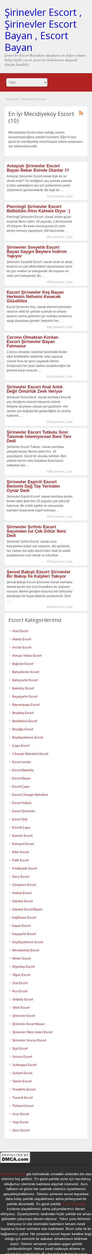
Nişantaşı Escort (23, 967)
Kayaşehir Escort (24, 934)
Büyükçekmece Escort (27, 737)
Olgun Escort (21, 975)
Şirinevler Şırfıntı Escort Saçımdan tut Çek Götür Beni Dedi (36, 531)
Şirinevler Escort (23, 1016)
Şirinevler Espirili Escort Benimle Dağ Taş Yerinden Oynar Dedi (33, 486)
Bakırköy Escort (23, 688)
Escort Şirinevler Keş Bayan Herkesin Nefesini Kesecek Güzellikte (35, 296)
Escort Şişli (20, 819)
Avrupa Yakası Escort (27, 655)
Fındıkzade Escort (24, 868)
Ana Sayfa (12, 99)
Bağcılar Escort (22, 664)
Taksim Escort (21, 1081)
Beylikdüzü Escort (24, 721)
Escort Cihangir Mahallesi (30, 795)
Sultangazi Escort (24, 1065)
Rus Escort (19, 991)
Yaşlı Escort (20, 1122)
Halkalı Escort (21, 893)
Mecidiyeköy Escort (25, 950)
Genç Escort (20, 876)
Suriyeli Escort (22, 1073)
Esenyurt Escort (23, 844)
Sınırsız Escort (22, 1057)
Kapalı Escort (21, 926)
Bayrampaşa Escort (25, 705)
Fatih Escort (20, 860)
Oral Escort (20, 983)
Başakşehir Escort (24, 696)
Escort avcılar (21, 762)
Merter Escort (21, 958)
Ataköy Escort (21, 639)
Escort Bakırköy (23, 770)
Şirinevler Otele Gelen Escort (32, 1032)
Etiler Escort (20, 852)
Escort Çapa (20, 786)
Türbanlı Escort (22, 1106)
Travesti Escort (22, 1097)
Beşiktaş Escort (22, 713)
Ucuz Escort (20, 1114)
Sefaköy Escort (22, 999)
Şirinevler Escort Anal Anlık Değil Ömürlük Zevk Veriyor (35, 389)
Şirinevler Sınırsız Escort (29, 1040)
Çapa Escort (20, 745)
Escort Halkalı (21, 803)
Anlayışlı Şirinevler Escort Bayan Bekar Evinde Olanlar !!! (38, 168)
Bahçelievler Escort (25, 672)
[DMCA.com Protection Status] (15, 1162)
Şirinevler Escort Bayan (28, 1024)
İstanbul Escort (22, 901)
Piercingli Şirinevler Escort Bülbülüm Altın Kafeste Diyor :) (38, 208)
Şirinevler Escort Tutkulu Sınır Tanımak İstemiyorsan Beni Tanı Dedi (39, 436)
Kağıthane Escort (24, 917)
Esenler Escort (22, 836)
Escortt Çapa (21, 827)
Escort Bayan (21, 778)
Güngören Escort (24, 885)
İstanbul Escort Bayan (27, 909)
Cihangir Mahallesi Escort (30, 754)
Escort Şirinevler (23, 811)
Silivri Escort (20, 1007)
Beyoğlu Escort (22, 729)
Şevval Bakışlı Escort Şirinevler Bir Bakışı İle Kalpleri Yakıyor (39, 574)
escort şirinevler (73, 1204)
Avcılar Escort (21, 647)
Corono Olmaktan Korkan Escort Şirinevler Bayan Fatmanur (32, 341)
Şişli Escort (20, 1048)
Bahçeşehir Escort (25, 680)
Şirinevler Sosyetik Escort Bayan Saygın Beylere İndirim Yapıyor (37, 251)
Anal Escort (20, 631)
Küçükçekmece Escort (27, 942)
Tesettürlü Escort (23, 1089)
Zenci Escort (20, 1130)
